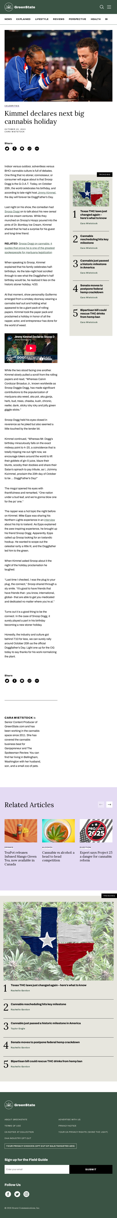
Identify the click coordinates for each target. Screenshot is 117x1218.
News (8, 19)
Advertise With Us (69, 1120)
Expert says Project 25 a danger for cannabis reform (96, 856)
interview (49, 519)
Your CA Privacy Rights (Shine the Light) (83, 1132)
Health (96, 19)
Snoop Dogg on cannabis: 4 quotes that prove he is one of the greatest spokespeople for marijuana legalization (30, 248)
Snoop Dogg (12, 211)
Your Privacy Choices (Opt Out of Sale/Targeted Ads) (40, 1146)
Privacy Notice (67, 1126)
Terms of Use (13, 1126)
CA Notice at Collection (19, 1132)
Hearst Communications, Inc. (26, 1208)
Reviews (58, 19)
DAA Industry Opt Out (18, 1138)
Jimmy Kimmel (46, 192)
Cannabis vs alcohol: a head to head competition (58, 856)
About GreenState (16, 1120)
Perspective (77, 19)
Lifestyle (41, 19)
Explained (23, 19)
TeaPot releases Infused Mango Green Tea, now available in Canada (21, 858)
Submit (90, 1169)
